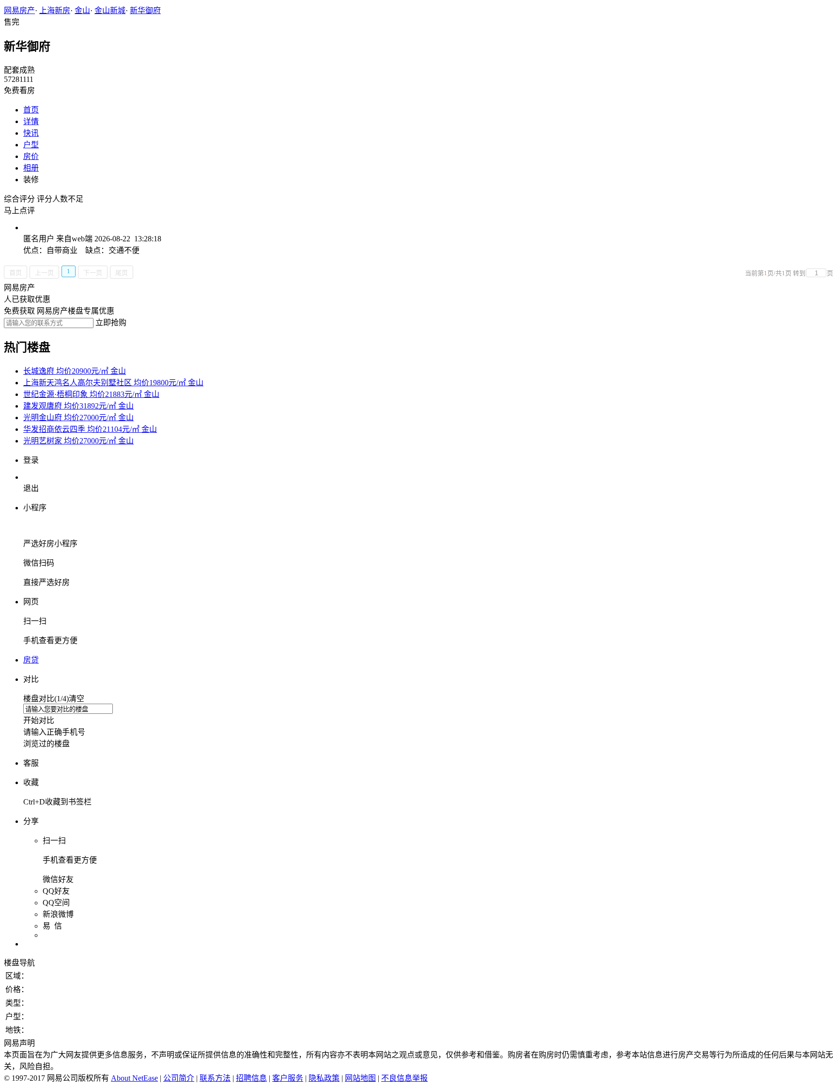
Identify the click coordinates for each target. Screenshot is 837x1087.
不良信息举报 (404, 1078)
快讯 (31, 133)
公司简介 (178, 1078)
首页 (31, 110)
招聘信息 (251, 1078)
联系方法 (215, 1078)
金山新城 (109, 10)
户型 (31, 145)
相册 (31, 168)
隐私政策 (324, 1078)
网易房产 (19, 10)
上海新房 (54, 10)
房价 (31, 156)
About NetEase (134, 1078)
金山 (82, 10)
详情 (31, 121)
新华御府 (145, 10)
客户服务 (287, 1078)
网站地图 (360, 1078)
